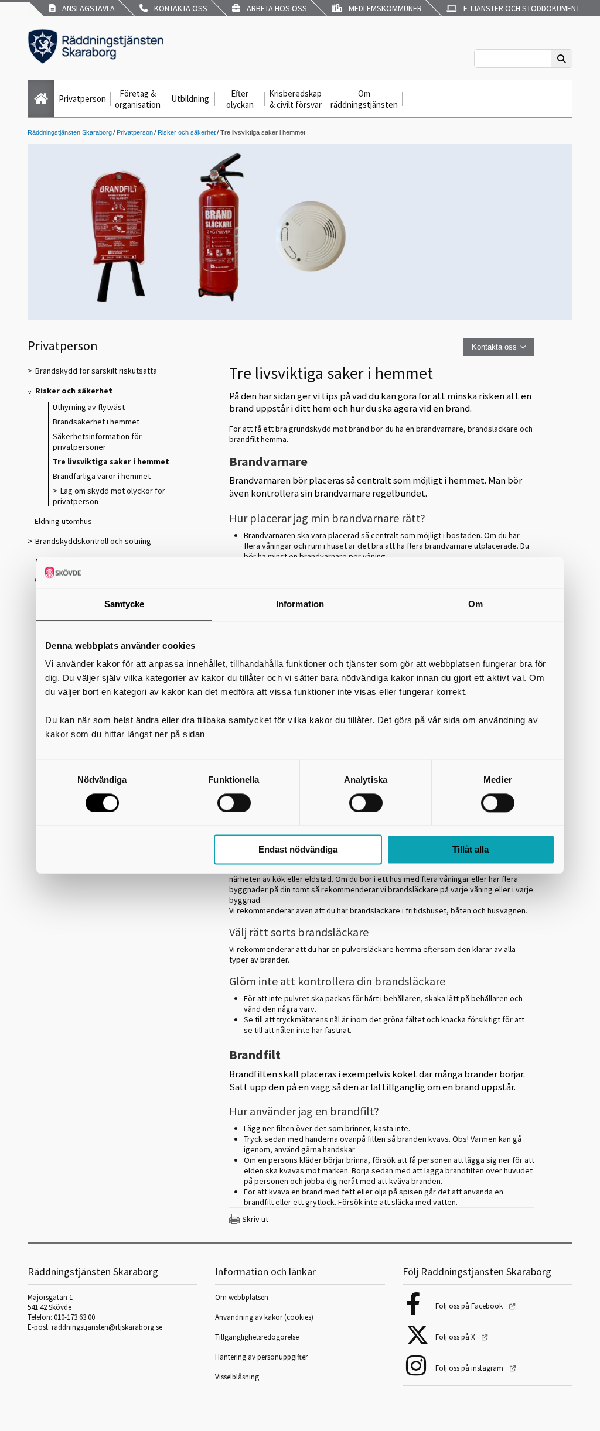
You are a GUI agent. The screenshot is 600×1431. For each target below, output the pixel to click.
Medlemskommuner (383, 8)
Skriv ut (255, 1219)
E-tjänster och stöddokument (520, 8)
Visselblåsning (237, 1377)
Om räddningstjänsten (364, 99)
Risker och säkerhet (187, 132)
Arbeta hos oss (275, 8)
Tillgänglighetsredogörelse (257, 1337)
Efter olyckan (240, 99)
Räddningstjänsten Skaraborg (70, 132)
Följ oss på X (456, 1337)
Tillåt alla (470, 850)
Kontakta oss (179, 8)
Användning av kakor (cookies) (265, 1317)
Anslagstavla (87, 8)
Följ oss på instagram (470, 1368)
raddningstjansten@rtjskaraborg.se (107, 1327)
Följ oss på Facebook (469, 1306)
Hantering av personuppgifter (261, 1357)
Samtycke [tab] (124, 604)
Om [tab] (475, 604)
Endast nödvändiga (298, 850)
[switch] (234, 802)
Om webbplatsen (241, 1297)
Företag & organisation (138, 99)
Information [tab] (300, 604)
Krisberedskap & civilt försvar (295, 99)
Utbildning (190, 98)
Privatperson (82, 98)
